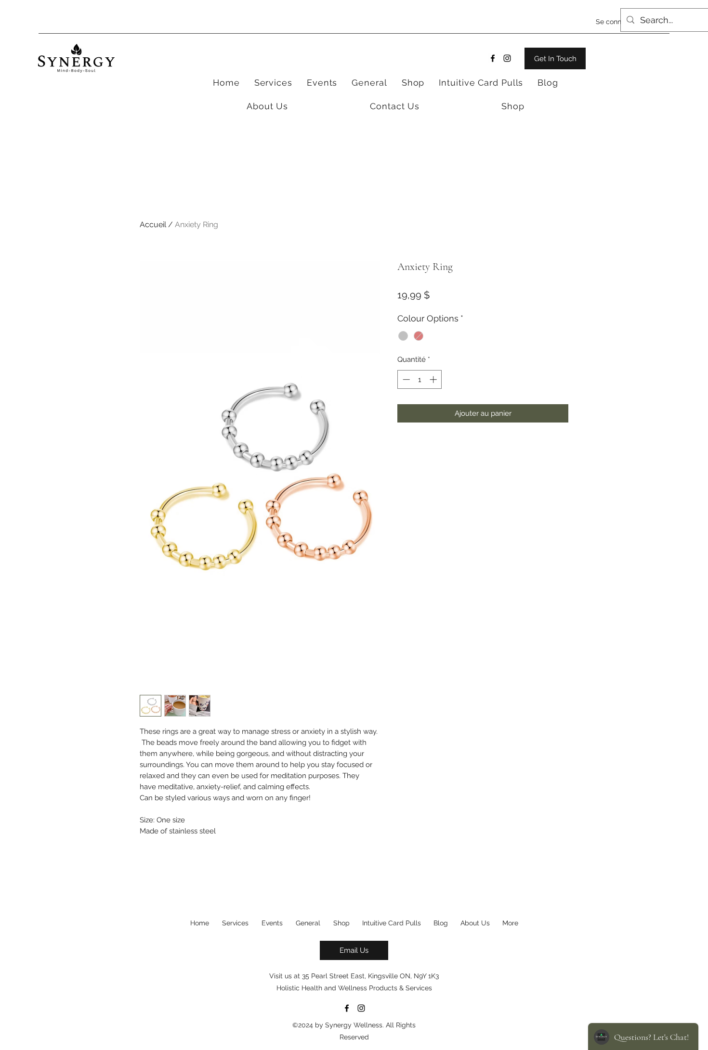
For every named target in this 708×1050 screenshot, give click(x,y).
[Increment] (434, 379)
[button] (413, 82)
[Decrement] (405, 379)
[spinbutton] (420, 379)
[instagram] (507, 58)
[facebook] (493, 58)
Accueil (153, 224)
